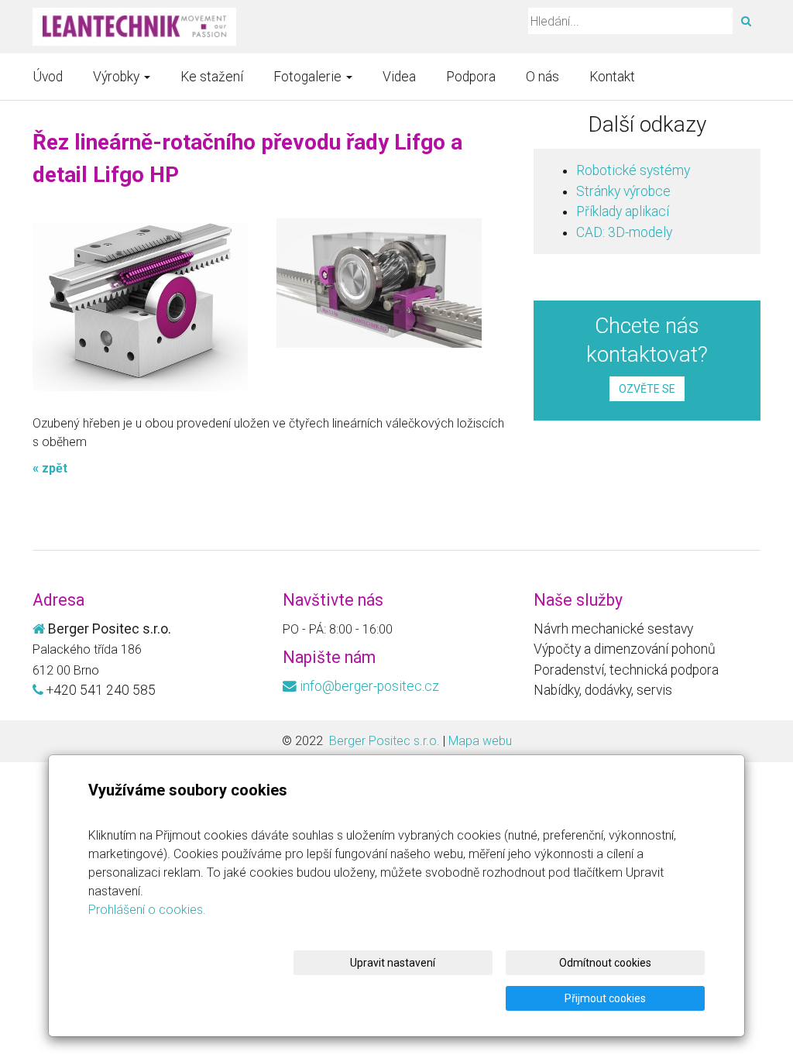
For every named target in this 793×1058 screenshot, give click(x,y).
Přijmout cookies (605, 998)
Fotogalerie (309, 76)
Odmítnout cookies (605, 963)
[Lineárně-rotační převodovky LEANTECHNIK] (134, 27)
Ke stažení (211, 76)
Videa (399, 76)
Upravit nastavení (392, 963)
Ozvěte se (647, 389)
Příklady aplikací (622, 211)
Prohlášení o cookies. (147, 909)
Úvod (48, 76)
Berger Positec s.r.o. (383, 740)
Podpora (471, 76)
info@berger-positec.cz (369, 686)
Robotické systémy (633, 170)
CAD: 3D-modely (624, 232)
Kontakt (612, 76)
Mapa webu (480, 740)
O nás (542, 76)
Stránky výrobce (623, 191)
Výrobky (117, 76)
